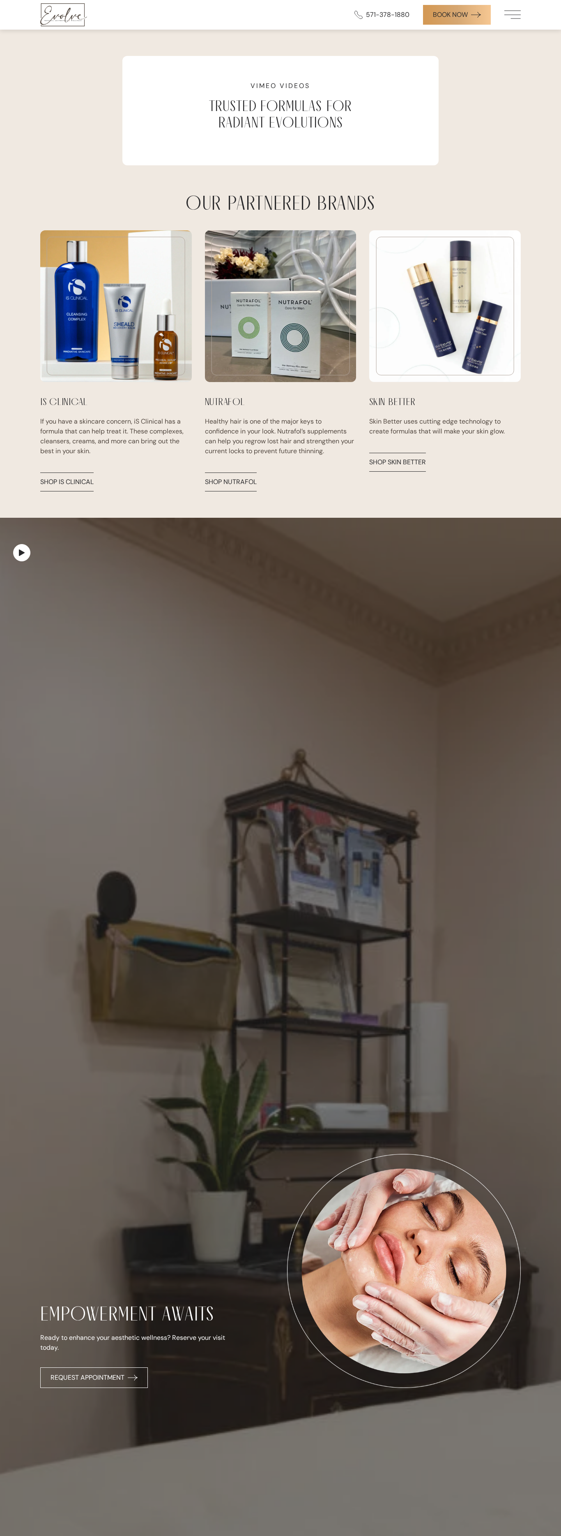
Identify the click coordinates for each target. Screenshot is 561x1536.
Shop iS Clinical (67, 481)
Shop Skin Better (397, 462)
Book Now (450, 14)
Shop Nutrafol (231, 481)
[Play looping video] (21, 552)
